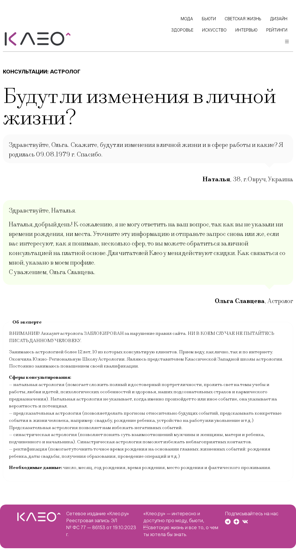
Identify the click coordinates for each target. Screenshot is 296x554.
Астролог (65, 71)
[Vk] (245, 522)
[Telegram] (228, 522)
